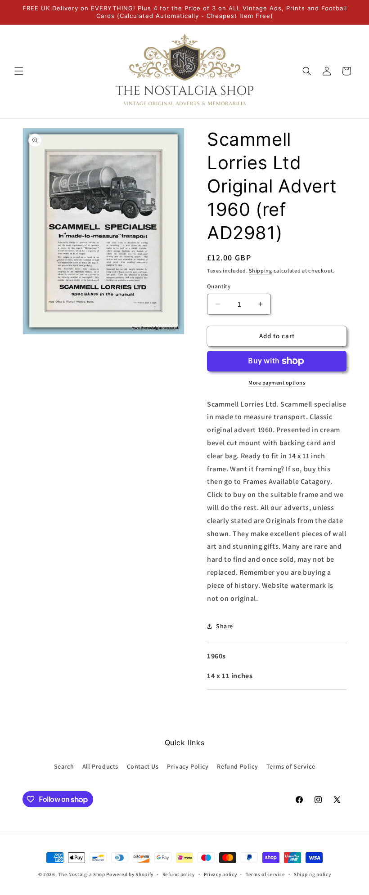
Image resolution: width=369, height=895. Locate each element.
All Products (100, 766)
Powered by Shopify (129, 874)
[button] (19, 71)
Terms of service (265, 874)
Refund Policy (237, 766)
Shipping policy (312, 874)
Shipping (260, 270)
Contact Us (143, 766)
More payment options (276, 382)
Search (64, 766)
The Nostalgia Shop (81, 874)
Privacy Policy (187, 766)
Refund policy (178, 874)
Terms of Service (290, 766)
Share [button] (224, 626)
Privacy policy (220, 874)
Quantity (218, 286)
